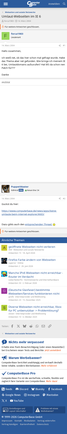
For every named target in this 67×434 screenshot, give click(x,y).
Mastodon (52, 394)
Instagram (33, 394)
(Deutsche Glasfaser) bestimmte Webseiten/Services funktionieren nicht (34, 292)
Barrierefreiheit (27, 424)
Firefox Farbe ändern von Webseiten (32, 260)
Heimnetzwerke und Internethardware (41, 279)
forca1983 (9, 20)
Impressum (7, 421)
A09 (10, 249)
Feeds (8, 389)
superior (12, 263)
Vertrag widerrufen (46, 421)
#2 (64, 198)
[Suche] (64, 4)
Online (20, 263)
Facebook (56, 389)
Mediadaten (29, 421)
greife (11, 296)
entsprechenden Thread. (38, 224)
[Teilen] (60, 45)
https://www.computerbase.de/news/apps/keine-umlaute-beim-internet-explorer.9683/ (29, 212)
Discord (23, 389)
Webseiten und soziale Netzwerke (28, 249)
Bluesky (39, 389)
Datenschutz (43, 424)
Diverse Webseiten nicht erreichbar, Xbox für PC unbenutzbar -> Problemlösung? (34, 308)
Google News (13, 394)
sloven (11, 313)
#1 (64, 45)
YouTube (19, 400)
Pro (21, 190)
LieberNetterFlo (15, 279)
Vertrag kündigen (10, 424)
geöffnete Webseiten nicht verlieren (31, 247)
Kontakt (18, 421)
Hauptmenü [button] (6, 4)
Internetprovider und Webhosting (30, 296)
